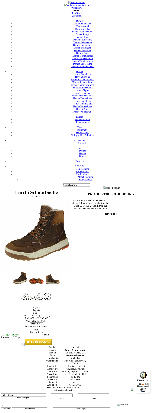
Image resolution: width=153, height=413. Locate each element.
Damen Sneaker (82, 29)
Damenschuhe (82, 169)
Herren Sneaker (82, 77)
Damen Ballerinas (82, 50)
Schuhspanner (82, 132)
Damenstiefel (82, 26)
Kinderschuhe (82, 174)
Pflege (79, 127)
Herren (79, 71)
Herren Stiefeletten (82, 74)
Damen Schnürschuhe (82, 31)
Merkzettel (77, 16)
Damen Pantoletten (82, 47)
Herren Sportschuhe (82, 87)
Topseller (79, 161)
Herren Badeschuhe (82, 106)
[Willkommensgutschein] (76, 5)
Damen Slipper (82, 37)
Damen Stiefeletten (82, 23)
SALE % (79, 166)
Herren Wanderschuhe (82, 95)
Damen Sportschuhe (82, 39)
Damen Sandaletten (82, 42)
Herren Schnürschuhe (82, 82)
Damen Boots (82, 53)
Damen (79, 21)
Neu (80, 148)
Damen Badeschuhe (82, 64)
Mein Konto (76, 13)
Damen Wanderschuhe (82, 61)
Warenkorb (76, 8)
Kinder (79, 116)
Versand (45, 315)
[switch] (143, 390)
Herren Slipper (82, 90)
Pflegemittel (82, 130)
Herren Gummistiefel (82, 103)
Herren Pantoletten (82, 101)
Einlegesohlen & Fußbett (82, 135)
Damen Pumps (82, 34)
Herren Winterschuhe (82, 111)
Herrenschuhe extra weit (82, 85)
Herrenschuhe (82, 171)
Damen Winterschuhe (82, 58)
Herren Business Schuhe (82, 79)
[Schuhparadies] (76, 2)
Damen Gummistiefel (82, 55)
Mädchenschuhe (82, 119)
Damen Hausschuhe (82, 45)
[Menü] (148, 371)
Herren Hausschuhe (82, 98)
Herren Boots (82, 109)
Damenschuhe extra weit (82, 66)
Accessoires (79, 140)
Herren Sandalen (82, 93)
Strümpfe (82, 143)
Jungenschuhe (82, 122)
